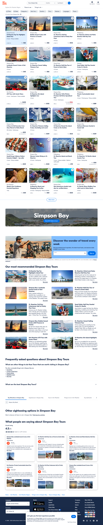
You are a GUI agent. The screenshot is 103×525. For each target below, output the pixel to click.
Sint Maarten (13, 495)
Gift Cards (77, 512)
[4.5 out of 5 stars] (9, 432)
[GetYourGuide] (4, 3)
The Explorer (78, 514)
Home (7, 495)
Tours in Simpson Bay (54, 495)
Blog (76, 507)
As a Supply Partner (89, 502)
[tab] (15, 398)
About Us (77, 502)
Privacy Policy (51, 507)
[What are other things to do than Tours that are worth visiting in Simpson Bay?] (96, 364)
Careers (77, 505)
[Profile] (98, 2)
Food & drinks (10, 373)
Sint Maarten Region (24, 495)
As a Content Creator (90, 505)
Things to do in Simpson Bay (39, 495)
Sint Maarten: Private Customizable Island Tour (19, 465)
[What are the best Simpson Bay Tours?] (96, 384)
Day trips (9, 376)
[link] (16, 30)
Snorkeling (9, 370)
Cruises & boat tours (12, 371)
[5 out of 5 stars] (20, 440)
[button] (16, 30)
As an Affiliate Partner (90, 507)
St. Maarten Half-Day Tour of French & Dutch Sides (51, 436)
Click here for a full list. (39, 415)
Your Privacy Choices (53, 509)
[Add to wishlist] (25, 18)
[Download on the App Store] (38, 509)
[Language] (92, 2)
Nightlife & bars (11, 375)
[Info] (20, 14)
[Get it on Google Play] (38, 504)
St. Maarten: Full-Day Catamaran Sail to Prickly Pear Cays (50, 466)
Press (76, 509)
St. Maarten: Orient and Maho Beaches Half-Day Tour (82, 437)
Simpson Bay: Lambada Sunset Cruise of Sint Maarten (18, 437)
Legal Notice (51, 505)
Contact (50, 502)
